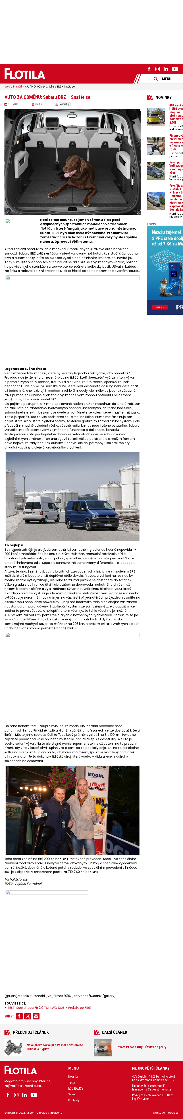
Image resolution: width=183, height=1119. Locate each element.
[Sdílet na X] (27, 1016)
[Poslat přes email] (36, 1016)
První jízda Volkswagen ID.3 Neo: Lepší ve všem (152, 1097)
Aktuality (64, 104)
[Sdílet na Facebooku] (19, 1016)
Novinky (73, 1076)
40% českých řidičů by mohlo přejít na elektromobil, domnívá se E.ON (153, 1078)
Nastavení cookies (166, 1113)
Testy (71, 1082)
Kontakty (73, 1100)
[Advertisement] (91, 31)
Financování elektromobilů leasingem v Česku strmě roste (151, 1087)
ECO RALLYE (75, 1088)
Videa (71, 1094)
